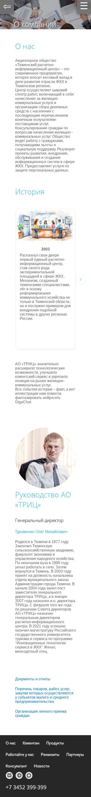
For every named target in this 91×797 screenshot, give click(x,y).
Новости (41, 766)
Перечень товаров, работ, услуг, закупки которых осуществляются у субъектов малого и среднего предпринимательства (44, 695)
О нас (11, 743)
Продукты (55, 743)
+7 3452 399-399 (26, 787)
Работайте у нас (20, 754)
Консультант (16, 766)
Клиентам (31, 743)
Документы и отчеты (32, 679)
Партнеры (75, 754)
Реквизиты (50, 754)
